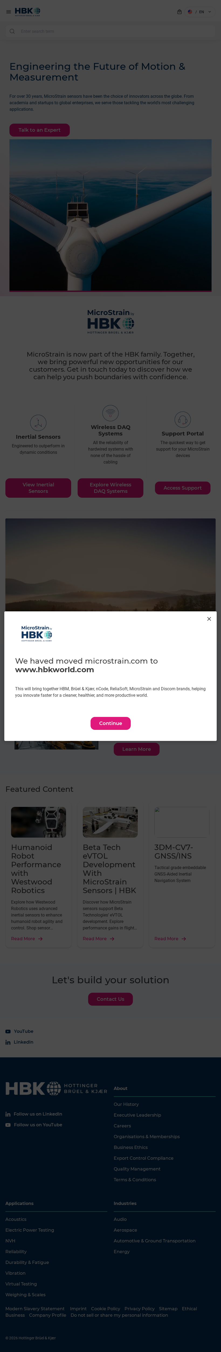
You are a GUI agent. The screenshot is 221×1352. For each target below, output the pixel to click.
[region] (110, 676)
